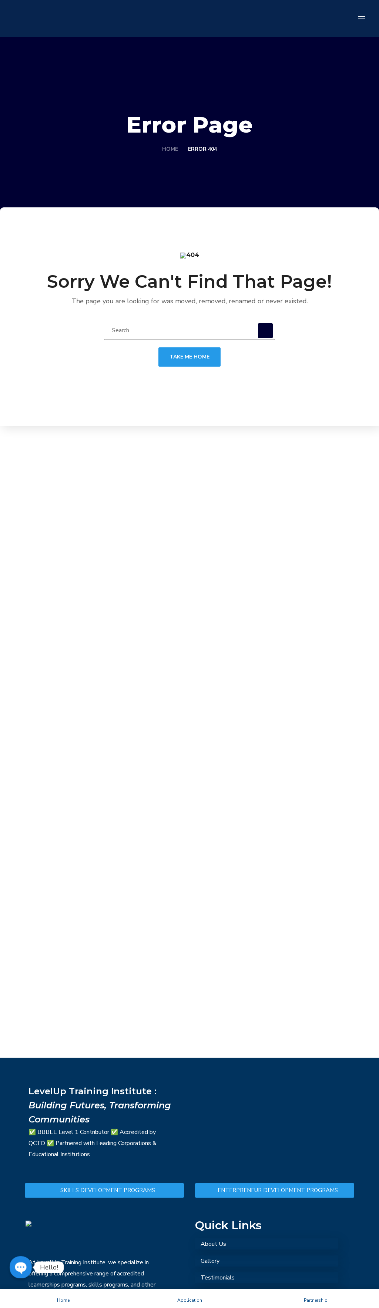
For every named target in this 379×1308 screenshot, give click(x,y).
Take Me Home (189, 356)
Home (170, 149)
